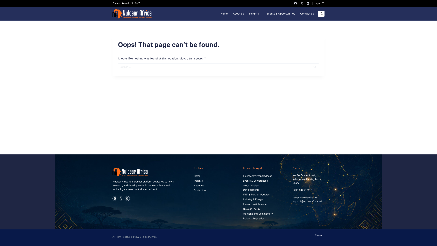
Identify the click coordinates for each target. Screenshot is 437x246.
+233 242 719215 (302, 190)
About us (238, 13)
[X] (302, 3)
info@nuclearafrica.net (305, 197)
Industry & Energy (253, 199)
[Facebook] (295, 3)
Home (224, 13)
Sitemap (319, 235)
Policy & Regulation (253, 218)
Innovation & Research (255, 204)
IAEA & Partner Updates (256, 194)
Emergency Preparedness (257, 175)
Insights (198, 180)
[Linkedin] (308, 3)
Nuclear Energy (251, 208)
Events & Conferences (255, 180)
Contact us (307, 13)
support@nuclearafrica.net (307, 201)
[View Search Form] (321, 14)
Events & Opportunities (280, 13)
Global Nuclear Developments (251, 187)
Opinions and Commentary (258, 213)
